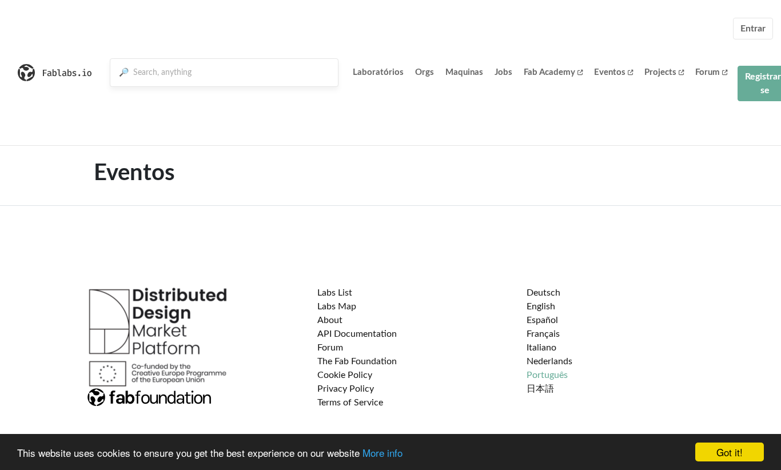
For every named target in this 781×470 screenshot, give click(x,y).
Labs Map (336, 306)
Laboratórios (378, 72)
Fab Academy (549, 72)
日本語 (540, 388)
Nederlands (549, 361)
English (541, 306)
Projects (660, 72)
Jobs (503, 72)
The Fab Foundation (357, 361)
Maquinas (464, 72)
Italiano (541, 347)
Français (543, 333)
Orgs (424, 72)
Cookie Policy (344, 375)
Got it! (729, 452)
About (329, 320)
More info (382, 452)
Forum (707, 72)
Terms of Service (350, 402)
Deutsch (543, 292)
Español (542, 320)
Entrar (753, 28)
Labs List (334, 292)
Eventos (609, 72)
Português (547, 375)
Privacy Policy (345, 388)
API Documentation (357, 333)
